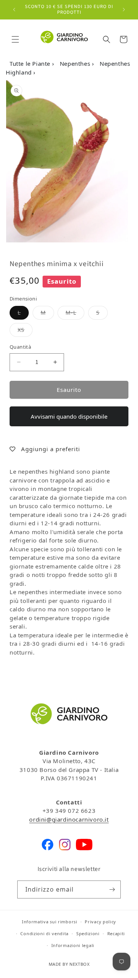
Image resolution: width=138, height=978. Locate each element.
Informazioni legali (72, 945)
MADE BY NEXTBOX (69, 964)
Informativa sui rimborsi (49, 921)
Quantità (20, 346)
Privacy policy (100, 921)
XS (25, 329)
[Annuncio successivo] (123, 9)
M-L (75, 312)
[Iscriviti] (112, 889)
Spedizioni (88, 933)
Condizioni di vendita (44, 933)
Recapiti (116, 933)
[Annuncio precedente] (14, 9)
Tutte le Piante (31, 63)
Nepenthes (76, 63)
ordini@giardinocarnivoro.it (68, 819)
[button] (15, 39)
